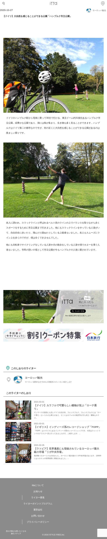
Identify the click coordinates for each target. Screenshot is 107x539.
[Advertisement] (54, 353)
